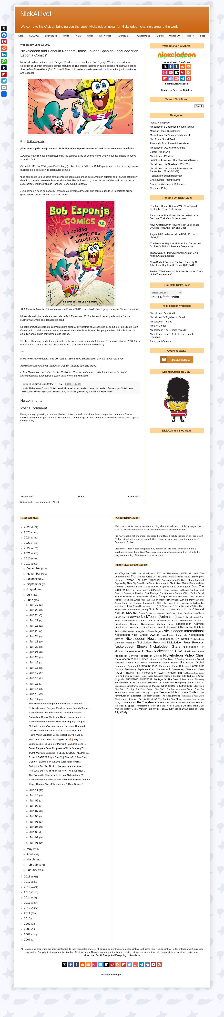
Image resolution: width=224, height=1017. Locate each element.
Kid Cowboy (135, 603)
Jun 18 (34, 667)
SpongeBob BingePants (126, 686)
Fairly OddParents (151, 590)
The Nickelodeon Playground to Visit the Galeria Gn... (56, 703)
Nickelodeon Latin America (62, 388)
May (30, 849)
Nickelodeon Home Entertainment (161, 627)
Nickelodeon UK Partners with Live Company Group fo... (58, 721)
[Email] (4, 87)
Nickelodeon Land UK (174, 635)
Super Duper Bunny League (143, 692)
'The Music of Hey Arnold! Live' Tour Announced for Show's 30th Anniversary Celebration (175, 245)
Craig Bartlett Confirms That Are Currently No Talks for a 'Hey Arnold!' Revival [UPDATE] (174, 263)
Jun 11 (34, 790)
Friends (166, 590)
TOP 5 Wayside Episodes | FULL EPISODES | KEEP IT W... (59, 753)
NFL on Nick (179, 606)
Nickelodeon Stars (165, 646)
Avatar (78, 35)
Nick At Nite (192, 606)
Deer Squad (183, 586)
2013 (27, 902)
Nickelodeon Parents (161, 321)
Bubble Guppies (160, 586)
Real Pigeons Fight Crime (193, 673)
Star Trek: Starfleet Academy (170, 689)
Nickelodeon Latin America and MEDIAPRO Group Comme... (60, 779)
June (30, 600)
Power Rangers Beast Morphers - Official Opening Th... (57, 748)
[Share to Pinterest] (79, 384)
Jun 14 (34, 688)
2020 (27, 558)
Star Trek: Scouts (144, 689)
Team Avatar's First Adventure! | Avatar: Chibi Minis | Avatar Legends (174, 254)
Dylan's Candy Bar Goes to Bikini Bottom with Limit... (56, 730)
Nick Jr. (154, 609)
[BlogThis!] (69, 384)
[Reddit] (4, 48)
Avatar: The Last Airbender (143, 580)
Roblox (136, 676)
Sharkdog (199, 679)
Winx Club (198, 705)
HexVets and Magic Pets (181, 597)
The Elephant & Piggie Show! (192, 696)
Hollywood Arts (137, 600)
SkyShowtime (122, 682)
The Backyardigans (151, 696)
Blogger (118, 974)
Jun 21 (34, 652)
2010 (27, 918)
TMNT (66, 35)
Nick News (139, 613)
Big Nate (127, 583)
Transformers (142, 705)
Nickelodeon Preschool (151, 642)
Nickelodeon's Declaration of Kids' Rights (172, 126)
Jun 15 (34, 683)
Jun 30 (34, 604)
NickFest (188, 613)
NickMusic (199, 613)
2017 (27, 881)
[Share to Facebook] (75, 384)
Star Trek (199, 686)
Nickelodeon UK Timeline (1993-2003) (170, 164)
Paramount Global (192, 662)
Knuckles (147, 603)
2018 (27, 876)
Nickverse (119, 663)
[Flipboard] (4, 74)
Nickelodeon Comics (39, 388)
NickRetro (120, 617)
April (30, 854)
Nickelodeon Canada (126, 624)
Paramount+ (123, 35)
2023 (27, 542)
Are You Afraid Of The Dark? (152, 576)
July (30, 594)
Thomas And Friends (193, 702)
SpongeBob (51, 35)
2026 (27, 527)
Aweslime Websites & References (168, 184)
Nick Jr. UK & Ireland (190, 609)
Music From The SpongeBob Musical (170, 135)
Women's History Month (126, 709)
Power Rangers (166, 672)
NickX (180, 617)
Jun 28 (34, 615)
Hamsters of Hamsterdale (135, 597)
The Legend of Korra (125, 699)
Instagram (88, 372)
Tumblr (56, 372)
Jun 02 (34, 837)
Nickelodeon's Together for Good (167, 317)
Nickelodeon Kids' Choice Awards (168, 330)
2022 (27, 548)
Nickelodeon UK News (139, 651)
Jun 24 (34, 636)
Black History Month (158, 583)
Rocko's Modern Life (175, 676)
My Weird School (149, 606)
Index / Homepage (160, 122)
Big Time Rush (140, 583)
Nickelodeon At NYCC (166, 620)
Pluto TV (190, 35)
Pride (179, 672)
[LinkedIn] (4, 54)
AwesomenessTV (171, 580)
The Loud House (147, 699)
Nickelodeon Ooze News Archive (167, 147)
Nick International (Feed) (135, 609)
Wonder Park (145, 708)
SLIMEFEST (146, 679)
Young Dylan (181, 708)
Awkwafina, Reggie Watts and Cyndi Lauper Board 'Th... (58, 717)
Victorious (156, 705)
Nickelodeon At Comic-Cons (137, 620)
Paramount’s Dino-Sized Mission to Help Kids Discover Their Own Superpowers (174, 217)
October (32, 579)
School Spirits (186, 679)
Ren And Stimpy (123, 676)
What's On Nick (183, 705)
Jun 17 (34, 673)
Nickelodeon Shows (131, 646)
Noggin (129, 662)
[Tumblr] (4, 68)
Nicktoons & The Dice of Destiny (167, 659)
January (32, 870)
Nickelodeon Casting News (157, 624)
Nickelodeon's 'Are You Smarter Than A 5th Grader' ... (57, 712)
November (34, 573)
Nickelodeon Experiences (128, 627)
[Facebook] (4, 35)
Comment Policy (159, 188)
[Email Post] (60, 384)
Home (81, 496)
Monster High (122, 606)
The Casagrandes (170, 695)
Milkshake (198, 603)
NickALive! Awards (155, 613)
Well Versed (105, 35)
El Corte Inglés (88, 365)
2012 (27, 908)
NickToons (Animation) (77, 392)
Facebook (107, 372)
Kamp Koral (121, 603)
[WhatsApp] (4, 61)
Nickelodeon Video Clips (183, 655)
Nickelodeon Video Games (131, 659)
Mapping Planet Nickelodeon (165, 131)
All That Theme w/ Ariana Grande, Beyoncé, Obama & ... (58, 726)
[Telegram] (4, 81)
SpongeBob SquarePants (101, 392)
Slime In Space (138, 683)
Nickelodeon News (85, 388)
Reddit (64, 372)
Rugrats (159, 35)
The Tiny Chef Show (170, 702)
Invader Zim (177, 599)
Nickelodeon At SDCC (192, 620)
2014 (27, 897)
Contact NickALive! (160, 151)
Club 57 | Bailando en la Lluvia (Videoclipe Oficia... (55, 761)
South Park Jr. (195, 682)
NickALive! (35, 13)
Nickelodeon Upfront (151, 655)
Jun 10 (34, 795)
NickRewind (132, 617)
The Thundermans (148, 702)
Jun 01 (34, 842)
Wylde (90, 35)
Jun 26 (34, 625)
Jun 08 (34, 805)
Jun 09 (34, 800)
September (34, 584)
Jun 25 (34, 631)
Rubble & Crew (195, 676)
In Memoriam (163, 599)
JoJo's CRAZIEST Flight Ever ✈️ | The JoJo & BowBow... (58, 757)
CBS (172, 586)
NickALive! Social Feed (162, 139)
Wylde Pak (158, 708)
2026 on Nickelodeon (143, 573)
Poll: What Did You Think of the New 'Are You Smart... (56, 766)
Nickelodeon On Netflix (173, 638)
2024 (27, 537)
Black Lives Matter (179, 583)
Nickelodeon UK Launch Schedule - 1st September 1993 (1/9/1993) (171, 170)
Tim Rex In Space (124, 705)
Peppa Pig (128, 672)
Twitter (47, 372)
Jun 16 (34, 678)
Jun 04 (34, 827)
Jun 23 (34, 641)
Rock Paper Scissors (152, 676)
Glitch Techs (190, 593)
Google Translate (70, 365)
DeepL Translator (50, 365)
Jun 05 (34, 821)
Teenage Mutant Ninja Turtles (178, 692)
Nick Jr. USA (123, 612)
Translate (174, 296)
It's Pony (189, 599)
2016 (27, 887)
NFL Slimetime (164, 606)
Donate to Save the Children (177, 90)
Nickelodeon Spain (38, 392)
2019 (27, 563)
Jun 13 (34, 694)
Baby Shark (187, 580)
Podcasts (150, 672)
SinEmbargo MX (35, 141)
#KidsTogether (122, 573)
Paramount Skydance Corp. (139, 669)
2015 (27, 892)
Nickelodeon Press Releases (185, 642)
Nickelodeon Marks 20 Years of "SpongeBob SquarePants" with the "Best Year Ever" (78, 358)
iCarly (123, 712)
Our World (141, 662)
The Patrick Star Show (170, 699)
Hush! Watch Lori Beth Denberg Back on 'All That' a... (56, 735)
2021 (27, 553)
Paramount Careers (160, 341)
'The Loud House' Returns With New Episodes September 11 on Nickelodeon (174, 207)
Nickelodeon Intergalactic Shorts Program (143, 631)
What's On (174, 35)
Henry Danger (158, 596)
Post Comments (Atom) (47, 502)
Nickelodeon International (183, 631)
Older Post (133, 496)
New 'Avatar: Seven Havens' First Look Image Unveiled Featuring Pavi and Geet (174, 226)
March (31, 859)
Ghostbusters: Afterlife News (165, 179)
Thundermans (142, 35)
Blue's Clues (143, 586)
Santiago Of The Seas (165, 679)
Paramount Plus (147, 666)
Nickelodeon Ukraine (194, 651)
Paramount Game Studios (163, 662)
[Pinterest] (4, 41)
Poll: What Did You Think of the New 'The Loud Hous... (57, 770)
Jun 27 (34, 620)
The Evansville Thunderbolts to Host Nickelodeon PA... (57, 775)
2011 (27, 913)
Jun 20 (34, 657)
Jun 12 (34, 699)
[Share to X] (72, 384)
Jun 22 (34, 646)
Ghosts (178, 593)
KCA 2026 (34, 35)
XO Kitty (169, 709)
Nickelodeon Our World (162, 313)
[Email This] (66, 384)
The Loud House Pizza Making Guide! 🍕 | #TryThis (56, 739)
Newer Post (27, 496)
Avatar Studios (175, 576)
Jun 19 (34, 662)
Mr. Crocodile (135, 606)
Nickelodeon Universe (126, 655)
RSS (75, 372)
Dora (20, 35)
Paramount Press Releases (174, 666)
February (33, 864)
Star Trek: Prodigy (124, 689)
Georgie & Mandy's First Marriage (141, 593)
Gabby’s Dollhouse (180, 590)
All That (131, 576)
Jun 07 (34, 811)
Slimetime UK (155, 683)
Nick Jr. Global (158, 325)
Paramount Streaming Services (177, 669)
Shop (202, 35)
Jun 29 (34, 610)
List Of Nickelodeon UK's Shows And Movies (174, 160)
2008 (27, 929)
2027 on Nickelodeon (168, 573)
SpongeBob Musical (149, 686)
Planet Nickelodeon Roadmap (166, 175)
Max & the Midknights (180, 603)
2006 (27, 939)
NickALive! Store (174, 613)
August (32, 589)
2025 (27, 532)
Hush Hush (150, 600)
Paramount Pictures (125, 666)
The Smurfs (130, 702)
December (34, 568)
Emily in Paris (133, 590)
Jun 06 (34, 816)
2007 (27, 934)
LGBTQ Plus (160, 603)
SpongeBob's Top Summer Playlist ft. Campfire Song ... (57, 744)
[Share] (4, 94)
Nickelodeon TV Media (162, 156)
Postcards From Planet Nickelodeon (169, 143)
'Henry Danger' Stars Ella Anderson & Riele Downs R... (57, 784)
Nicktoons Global (194, 659)
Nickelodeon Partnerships (107, 388)
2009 (27, 923)
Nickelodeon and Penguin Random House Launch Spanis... (59, 708)
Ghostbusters (167, 593)
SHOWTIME (132, 679)
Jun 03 (34, 832)
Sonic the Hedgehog (174, 682)
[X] (4, 28)
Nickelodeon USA (56, 392)
